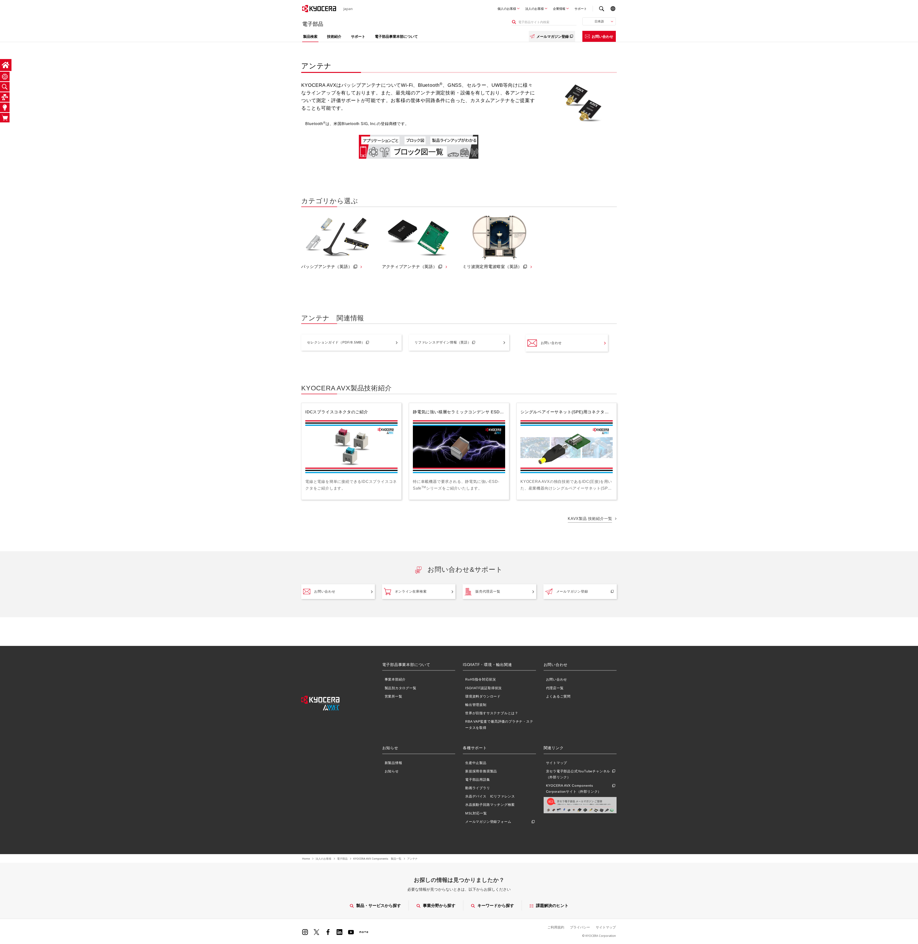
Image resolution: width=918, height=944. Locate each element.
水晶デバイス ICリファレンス (490, 796)
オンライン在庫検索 (411, 591)
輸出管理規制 (475, 705)
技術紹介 (334, 36)
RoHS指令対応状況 (480, 679)
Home (306, 858)
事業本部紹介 (395, 679)
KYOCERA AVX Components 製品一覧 (377, 858)
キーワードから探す (495, 905)
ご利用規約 (555, 927)
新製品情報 (393, 763)
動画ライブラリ (477, 788)
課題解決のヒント (552, 905)
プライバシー (580, 927)
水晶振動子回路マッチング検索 (490, 805)
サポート (580, 8)
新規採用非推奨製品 (481, 771)
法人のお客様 (534, 8)
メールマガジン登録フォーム (488, 822)
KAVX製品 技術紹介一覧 (590, 519)
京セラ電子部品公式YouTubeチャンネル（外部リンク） (578, 774)
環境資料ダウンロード (483, 696)
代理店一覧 (555, 688)
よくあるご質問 (558, 696)
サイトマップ (556, 763)
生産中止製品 (475, 763)
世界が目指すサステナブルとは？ (491, 713)
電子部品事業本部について (396, 36)
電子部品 (342, 858)
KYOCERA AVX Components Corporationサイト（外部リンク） (573, 788)
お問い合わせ (602, 36)
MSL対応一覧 (476, 813)
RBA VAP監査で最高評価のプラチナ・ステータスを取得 (499, 724)
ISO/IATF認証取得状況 (483, 688)
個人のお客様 (506, 8)
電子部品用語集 (477, 779)
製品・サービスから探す (378, 905)
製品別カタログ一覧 (400, 688)
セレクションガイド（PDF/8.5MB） (336, 342)
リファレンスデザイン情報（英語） (443, 342)
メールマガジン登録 (552, 36)
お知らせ (392, 771)
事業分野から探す (439, 905)
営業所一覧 (393, 696)
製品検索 (310, 36)
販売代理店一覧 (487, 591)
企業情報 (559, 8)
